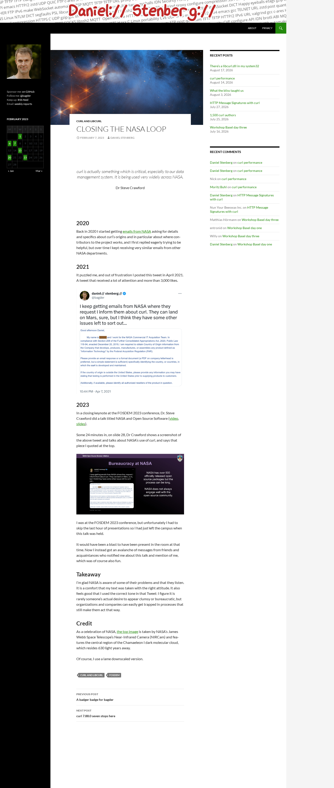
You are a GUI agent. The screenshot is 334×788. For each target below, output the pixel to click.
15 (20, 150)
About (252, 28)
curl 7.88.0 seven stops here (95, 713)
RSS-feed (23, 99)
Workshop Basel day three (228, 127)
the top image (127, 631)
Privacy (267, 28)
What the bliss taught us (227, 90)
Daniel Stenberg (122, 137)
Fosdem (114, 675)
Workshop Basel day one (244, 228)
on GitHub (28, 91)
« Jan (11, 171)
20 (9, 157)
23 (25, 157)
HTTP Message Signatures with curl (235, 103)
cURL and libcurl (89, 121)
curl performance (222, 78)
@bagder (25, 95)
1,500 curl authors (223, 115)
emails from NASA (137, 231)
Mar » (39, 171)
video (173, 418)
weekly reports (23, 104)
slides (80, 424)
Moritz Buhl (218, 187)
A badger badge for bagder (95, 697)
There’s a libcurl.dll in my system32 (234, 66)
